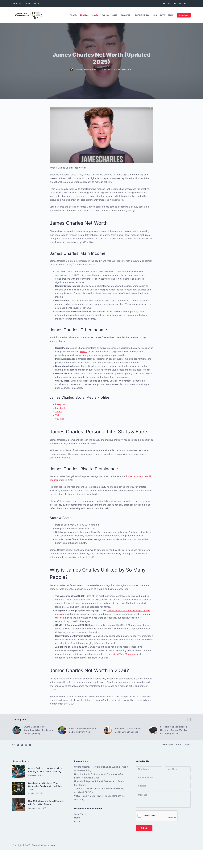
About (36, 3)
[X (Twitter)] (169, 3)
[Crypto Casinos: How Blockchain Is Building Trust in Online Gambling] (16, 730)
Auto (114, 15)
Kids (155, 15)
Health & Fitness (141, 15)
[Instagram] (175, 3)
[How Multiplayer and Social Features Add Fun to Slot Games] (18, 804)
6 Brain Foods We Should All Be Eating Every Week (83, 730)
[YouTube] (185, 3)
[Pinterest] (180, 3)
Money (95, 15)
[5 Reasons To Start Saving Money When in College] (108, 730)
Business (84, 15)
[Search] (190, 3)
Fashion (105, 15)
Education (125, 15)
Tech (170, 15)
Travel (73, 15)
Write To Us (17, 3)
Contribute (183, 15)
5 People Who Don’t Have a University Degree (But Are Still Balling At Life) (173, 730)
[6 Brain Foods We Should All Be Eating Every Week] (62, 730)
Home (28, 3)
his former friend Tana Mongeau (118, 654)
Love (162, 15)
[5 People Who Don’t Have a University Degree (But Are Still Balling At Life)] (153, 730)
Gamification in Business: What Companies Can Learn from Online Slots (45, 786)
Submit (144, 828)
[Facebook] (164, 3)
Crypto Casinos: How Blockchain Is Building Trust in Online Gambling (38, 730)
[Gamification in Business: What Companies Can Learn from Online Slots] (18, 788)
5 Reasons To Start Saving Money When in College (128, 730)
